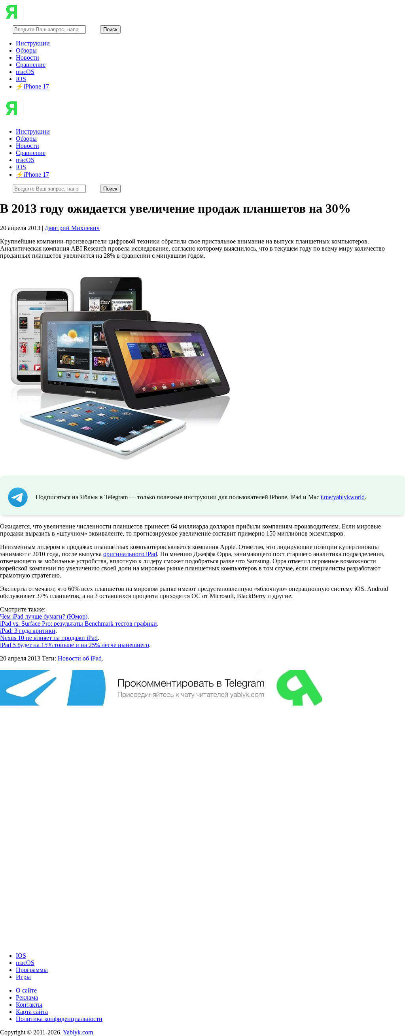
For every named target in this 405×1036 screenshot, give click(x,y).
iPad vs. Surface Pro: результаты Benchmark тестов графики (78, 623)
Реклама (27, 997)
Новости (27, 57)
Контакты (29, 1004)
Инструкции (33, 43)
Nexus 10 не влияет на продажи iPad (49, 637)
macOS (25, 71)
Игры (23, 977)
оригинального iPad (130, 554)
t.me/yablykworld (343, 497)
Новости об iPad (80, 658)
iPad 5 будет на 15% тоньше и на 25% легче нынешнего (74, 645)
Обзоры (26, 50)
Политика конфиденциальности (59, 1018)
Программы (32, 969)
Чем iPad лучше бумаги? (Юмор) (43, 616)
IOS (21, 78)
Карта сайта (32, 1011)
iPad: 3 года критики (27, 630)
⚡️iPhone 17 (32, 86)
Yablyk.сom (78, 1032)
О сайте (26, 990)
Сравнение (30, 64)
